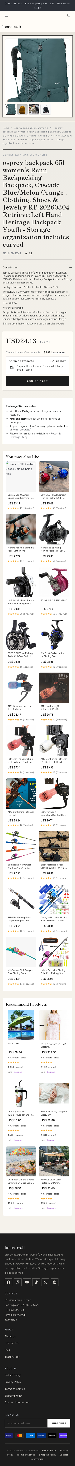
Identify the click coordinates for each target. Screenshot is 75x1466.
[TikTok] (36, 1282)
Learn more (58, 352)
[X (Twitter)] (45, 1282)
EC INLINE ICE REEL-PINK (54, 600)
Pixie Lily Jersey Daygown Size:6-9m (54, 1113)
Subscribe (59, 1423)
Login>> (18, 1071)
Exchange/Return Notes (21, 406)
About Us (10, 1336)
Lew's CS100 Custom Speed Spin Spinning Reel (21, 496)
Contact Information (17, 1402)
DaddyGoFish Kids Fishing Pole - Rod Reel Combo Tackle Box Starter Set (54, 919)
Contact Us (11, 1343)
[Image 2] (22, 109)
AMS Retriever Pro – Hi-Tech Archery (20, 707)
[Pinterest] (54, 1282)
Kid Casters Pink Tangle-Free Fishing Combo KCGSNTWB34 (20, 972)
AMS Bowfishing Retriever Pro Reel (21, 813)
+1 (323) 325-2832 (15, 1310)
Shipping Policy (13, 1395)
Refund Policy (13, 1375)
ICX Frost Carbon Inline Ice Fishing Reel (52, 655)
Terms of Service (15, 1389)
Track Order (12, 1356)
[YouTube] (27, 1282)
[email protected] (22, 429)
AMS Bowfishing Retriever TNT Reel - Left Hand (54, 760)
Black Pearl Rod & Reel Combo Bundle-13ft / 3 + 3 (54, 866)
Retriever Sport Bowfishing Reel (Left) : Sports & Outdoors (52, 813)
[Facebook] (8, 1282)
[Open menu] (6, 16)
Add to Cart (37, 381)
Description (10, 267)
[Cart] (68, 16)
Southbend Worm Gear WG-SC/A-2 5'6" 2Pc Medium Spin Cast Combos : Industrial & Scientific (19, 866)
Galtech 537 (13, 1043)
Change (61, 360)
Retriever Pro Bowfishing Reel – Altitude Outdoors (20, 760)
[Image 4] (45, 109)
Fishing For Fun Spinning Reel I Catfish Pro (21, 549)
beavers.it (11, 26)
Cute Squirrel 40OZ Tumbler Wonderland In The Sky (20, 1113)
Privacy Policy (13, 1382)
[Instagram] (18, 1282)
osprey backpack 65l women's (31, 127)
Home (6, 127)
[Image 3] (34, 109)
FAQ (7, 1350)
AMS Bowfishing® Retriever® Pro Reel (51, 707)
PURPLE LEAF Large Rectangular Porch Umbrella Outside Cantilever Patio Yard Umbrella (51, 1181)
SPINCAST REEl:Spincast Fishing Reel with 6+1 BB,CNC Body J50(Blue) (53, 496)
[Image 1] (10, 109)
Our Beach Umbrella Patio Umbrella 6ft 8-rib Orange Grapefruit (21, 1181)
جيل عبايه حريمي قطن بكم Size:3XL (53, 1045)
